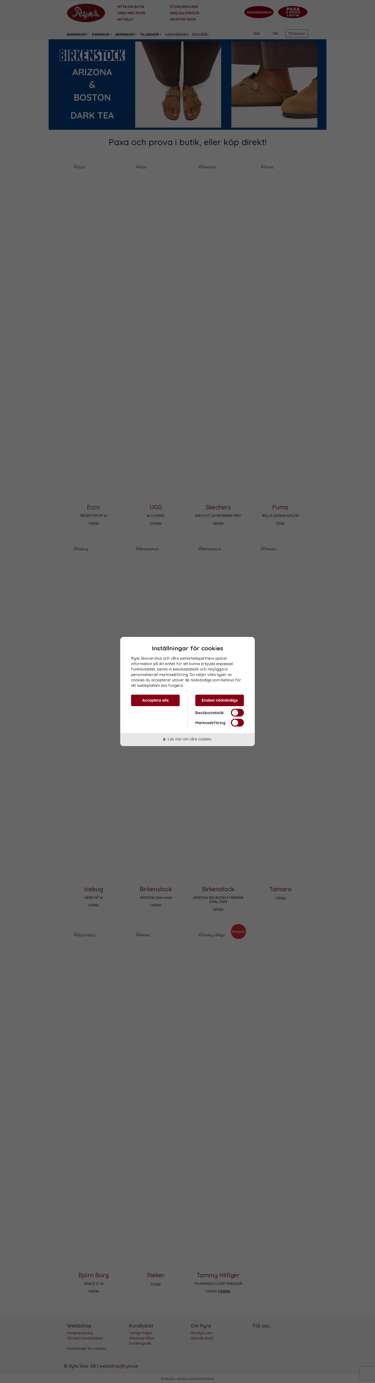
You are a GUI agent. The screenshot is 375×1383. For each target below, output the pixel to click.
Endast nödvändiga (220, 700)
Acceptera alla (155, 700)
